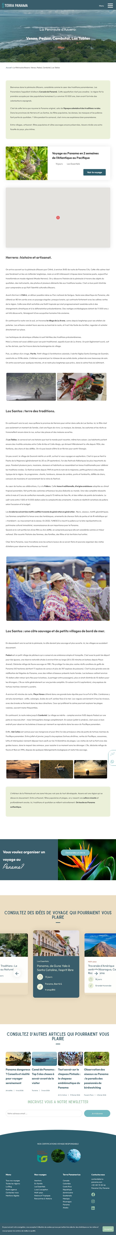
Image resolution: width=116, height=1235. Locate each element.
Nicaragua (67, 1201)
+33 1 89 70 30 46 (98, 1185)
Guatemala (67, 1195)
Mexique (66, 1198)
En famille (38, 1183)
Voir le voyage (94, 172)
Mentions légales (12, 1195)
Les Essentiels (39, 1186)
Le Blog (9, 1186)
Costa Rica (67, 1186)
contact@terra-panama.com (97, 1180)
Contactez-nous (12, 1192)
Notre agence (11, 1189)
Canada (66, 1180)
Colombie (67, 1183)
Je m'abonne (97, 1113)
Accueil (8, 67)
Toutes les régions (13, 1183)
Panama (66, 1204)
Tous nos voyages (13, 1180)
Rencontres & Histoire (43, 1198)
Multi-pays (38, 1192)
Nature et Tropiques (42, 1195)
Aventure (37, 1180)
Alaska (65, 1207)
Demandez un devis (75, 852)
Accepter (108, 1229)
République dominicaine (68, 1191)
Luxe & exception (41, 1189)
